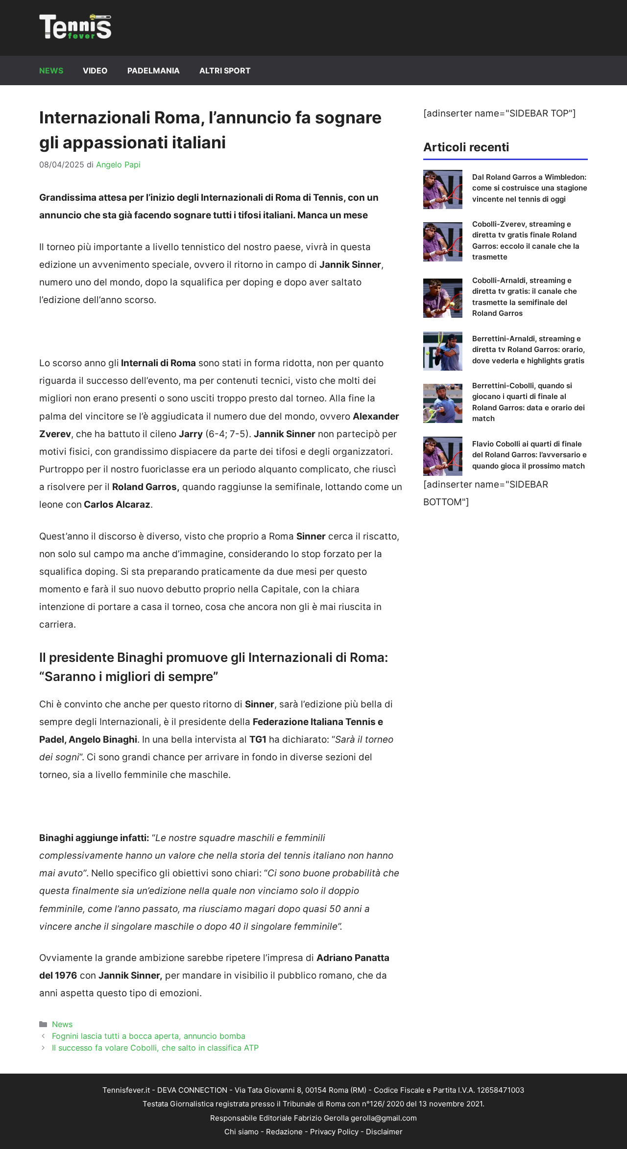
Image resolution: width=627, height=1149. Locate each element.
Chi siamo (241, 1131)
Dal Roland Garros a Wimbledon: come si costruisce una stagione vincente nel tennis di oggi (529, 188)
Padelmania (153, 70)
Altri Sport (225, 70)
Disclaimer (384, 1131)
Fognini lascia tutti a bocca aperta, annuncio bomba (148, 1036)
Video (95, 70)
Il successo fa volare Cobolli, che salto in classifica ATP (155, 1048)
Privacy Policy (334, 1131)
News (51, 70)
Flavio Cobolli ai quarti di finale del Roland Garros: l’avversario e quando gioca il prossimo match (529, 454)
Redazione (284, 1131)
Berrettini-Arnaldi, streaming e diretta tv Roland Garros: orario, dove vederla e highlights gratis (528, 349)
